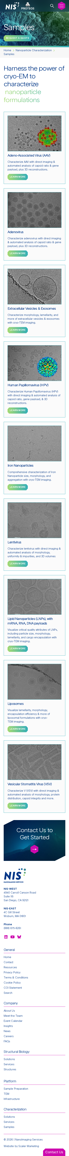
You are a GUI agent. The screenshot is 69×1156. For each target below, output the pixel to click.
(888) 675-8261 (12, 928)
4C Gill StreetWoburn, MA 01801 (15, 912)
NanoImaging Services (29, 1140)
